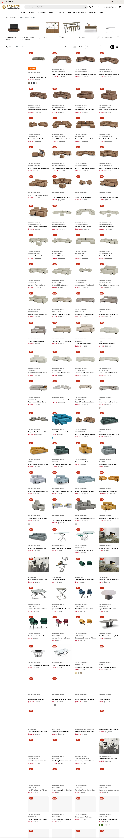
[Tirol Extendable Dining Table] (85, 716)
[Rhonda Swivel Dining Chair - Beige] (76, 673)
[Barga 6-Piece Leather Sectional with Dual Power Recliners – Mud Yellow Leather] (109, 59)
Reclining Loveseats (105, 107)
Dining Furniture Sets (82, 758)
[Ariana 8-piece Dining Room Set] (109, 716)
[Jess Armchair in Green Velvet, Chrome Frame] (85, 564)
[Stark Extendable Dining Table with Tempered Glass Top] (38, 564)
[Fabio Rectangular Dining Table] (62, 535)
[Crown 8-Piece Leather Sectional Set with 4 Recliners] (62, 153)
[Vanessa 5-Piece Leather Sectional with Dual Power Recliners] (62, 241)
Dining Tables (56, 697)
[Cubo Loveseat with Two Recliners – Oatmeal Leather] (85, 328)
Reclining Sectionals (58, 71)
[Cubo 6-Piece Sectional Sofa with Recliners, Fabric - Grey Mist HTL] (99, 408)
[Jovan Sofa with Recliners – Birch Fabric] (109, 328)
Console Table (56, 577)
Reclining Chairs (80, 195)
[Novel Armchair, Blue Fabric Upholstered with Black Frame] (85, 594)
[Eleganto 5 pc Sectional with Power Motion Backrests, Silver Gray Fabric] (62, 387)
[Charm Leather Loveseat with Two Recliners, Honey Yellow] (109, 505)
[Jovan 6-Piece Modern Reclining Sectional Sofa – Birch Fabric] (62, 358)
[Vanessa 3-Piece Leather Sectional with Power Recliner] (62, 270)
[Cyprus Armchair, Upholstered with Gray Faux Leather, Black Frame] (109, 775)
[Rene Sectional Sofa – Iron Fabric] (38, 387)
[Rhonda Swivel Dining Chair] (85, 652)
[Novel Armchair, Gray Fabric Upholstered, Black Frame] (38, 804)
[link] (14, 31)
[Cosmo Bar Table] (109, 684)
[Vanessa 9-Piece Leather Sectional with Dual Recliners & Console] (85, 211)
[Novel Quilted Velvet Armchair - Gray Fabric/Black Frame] (107, 825)
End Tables (55, 606)
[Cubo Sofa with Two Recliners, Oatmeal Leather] (62, 328)
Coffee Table (79, 787)
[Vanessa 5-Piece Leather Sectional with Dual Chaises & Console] (85, 241)
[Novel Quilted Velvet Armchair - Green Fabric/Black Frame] (102, 825)
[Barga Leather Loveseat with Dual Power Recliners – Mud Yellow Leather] (109, 94)
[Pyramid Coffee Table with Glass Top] (38, 594)
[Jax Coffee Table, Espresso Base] (109, 564)
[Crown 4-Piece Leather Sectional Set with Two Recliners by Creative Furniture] (109, 153)
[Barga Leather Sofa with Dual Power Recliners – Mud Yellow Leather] (85, 94)
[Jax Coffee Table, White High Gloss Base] (109, 535)
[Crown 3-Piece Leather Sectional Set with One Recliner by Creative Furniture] (38, 182)
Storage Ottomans (34, 165)
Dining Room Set (33, 758)
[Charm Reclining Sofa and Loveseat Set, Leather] (109, 478)
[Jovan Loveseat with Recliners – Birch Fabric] (38, 358)
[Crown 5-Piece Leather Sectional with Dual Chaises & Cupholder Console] (85, 124)
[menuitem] (23, 12)
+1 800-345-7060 (8, 2)
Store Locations (117, 2)
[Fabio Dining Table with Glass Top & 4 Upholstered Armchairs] (85, 746)
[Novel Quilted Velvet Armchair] (109, 804)
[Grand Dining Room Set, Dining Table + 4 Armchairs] (38, 746)
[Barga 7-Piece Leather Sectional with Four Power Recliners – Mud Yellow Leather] (85, 59)
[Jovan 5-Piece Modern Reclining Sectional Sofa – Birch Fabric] (109, 358)
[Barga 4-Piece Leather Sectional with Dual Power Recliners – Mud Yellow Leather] (62, 94)
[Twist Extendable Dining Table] (62, 684)
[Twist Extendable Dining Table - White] (52, 705)
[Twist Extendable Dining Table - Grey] (55, 705)
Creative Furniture (34, 72)
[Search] (85, 7)
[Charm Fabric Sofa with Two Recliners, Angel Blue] (85, 478)
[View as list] (117, 47)
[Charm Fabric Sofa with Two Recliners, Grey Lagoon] (38, 535)
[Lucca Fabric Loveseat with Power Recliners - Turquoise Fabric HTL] (52, 438)
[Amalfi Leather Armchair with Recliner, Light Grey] (38, 505)
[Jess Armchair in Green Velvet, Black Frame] (38, 623)
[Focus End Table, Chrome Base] (85, 775)
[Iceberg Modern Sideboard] (109, 652)
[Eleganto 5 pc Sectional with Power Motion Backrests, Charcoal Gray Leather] (38, 419)
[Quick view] (46, 55)
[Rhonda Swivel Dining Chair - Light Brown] (81, 673)
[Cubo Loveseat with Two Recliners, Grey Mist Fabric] (38, 328)
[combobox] (56, 7)
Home (6, 17)
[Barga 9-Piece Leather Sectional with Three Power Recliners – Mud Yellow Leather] (62, 59)
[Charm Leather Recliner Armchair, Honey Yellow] (85, 449)
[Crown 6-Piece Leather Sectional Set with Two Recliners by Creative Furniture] (62, 182)
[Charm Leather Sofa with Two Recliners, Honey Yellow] (38, 449)
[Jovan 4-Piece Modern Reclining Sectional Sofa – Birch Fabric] (85, 358)
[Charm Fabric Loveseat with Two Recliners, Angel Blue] (62, 478)
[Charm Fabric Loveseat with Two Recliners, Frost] (38, 478)
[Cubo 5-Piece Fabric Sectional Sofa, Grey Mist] (85, 299)
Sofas (100, 312)
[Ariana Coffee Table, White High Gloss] (38, 652)
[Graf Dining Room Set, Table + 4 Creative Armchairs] (62, 746)
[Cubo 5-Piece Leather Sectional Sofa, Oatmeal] (62, 299)
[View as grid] (112, 47)
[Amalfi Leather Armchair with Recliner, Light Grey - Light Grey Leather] (29, 524)
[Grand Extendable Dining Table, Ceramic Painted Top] (109, 623)
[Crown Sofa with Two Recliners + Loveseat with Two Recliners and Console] (38, 124)
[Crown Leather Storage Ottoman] (38, 153)
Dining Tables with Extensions (84, 729)
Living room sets (33, 136)
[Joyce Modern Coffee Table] (109, 594)
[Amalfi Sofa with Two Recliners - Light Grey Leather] (76, 524)
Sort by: (81, 47)
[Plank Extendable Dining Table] (85, 684)
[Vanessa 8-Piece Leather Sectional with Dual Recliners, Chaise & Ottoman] (109, 211)
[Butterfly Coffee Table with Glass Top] (62, 652)
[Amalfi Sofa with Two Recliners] (85, 505)
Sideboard (102, 665)
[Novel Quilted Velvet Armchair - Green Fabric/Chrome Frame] (99, 825)
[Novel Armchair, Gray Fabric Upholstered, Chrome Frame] (62, 804)
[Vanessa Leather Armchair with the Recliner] (85, 270)
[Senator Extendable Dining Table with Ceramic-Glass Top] (62, 716)
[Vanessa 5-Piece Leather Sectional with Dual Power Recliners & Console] (109, 241)
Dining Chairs (79, 577)
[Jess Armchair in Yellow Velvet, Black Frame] (85, 623)
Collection (13, 17)
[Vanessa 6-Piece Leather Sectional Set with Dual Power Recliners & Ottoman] (38, 241)
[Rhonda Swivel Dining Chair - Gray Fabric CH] (79, 673)
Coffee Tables (79, 548)
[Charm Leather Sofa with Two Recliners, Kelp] (109, 419)
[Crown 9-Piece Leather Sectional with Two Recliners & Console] (62, 124)
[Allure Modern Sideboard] (38, 684)
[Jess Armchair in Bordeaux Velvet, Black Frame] (62, 623)
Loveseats (78, 341)
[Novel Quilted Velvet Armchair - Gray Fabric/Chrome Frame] (105, 825)
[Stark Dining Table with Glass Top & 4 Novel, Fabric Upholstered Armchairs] (109, 746)
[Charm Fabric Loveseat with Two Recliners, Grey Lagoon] (109, 449)
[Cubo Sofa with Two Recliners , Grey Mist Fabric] (109, 299)
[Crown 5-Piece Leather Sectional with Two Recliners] (109, 124)
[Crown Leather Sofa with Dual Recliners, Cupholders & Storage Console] (109, 182)
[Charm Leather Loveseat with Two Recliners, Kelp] (62, 449)
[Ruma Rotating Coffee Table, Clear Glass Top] (85, 535)
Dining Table (32, 577)
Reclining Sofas (80, 107)
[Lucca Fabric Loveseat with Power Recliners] (62, 419)
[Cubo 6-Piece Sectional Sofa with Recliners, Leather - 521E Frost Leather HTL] (36, 83)
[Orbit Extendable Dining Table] (38, 716)
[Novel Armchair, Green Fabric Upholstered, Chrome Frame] (62, 775)
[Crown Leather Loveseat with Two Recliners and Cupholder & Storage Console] (38, 211)
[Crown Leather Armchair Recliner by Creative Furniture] (85, 182)
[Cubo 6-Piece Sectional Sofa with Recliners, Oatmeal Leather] (85, 387)
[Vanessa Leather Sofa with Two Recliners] (38, 299)
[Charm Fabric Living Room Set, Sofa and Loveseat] (62, 505)
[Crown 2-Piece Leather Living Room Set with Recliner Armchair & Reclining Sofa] (85, 419)
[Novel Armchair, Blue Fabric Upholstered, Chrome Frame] (38, 775)
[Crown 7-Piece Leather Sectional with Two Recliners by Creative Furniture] (85, 153)
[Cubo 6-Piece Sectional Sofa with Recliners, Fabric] (109, 387)
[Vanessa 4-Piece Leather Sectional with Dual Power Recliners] (38, 270)
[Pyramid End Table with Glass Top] (62, 594)
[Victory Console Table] (62, 564)
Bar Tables (102, 697)
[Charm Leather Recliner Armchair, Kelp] (85, 804)
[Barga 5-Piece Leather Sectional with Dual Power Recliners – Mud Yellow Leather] (38, 94)
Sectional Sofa (32, 75)
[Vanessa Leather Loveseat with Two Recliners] (109, 270)
